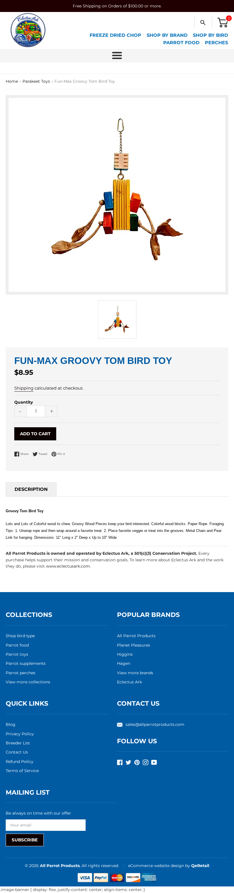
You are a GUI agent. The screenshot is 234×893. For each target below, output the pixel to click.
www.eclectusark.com (68, 566)
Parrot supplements (26, 663)
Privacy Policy (20, 733)
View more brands (135, 672)
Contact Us (17, 752)
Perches (216, 42)
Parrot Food (181, 42)
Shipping (23, 388)
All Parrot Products (136, 635)
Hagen (123, 663)
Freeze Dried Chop (115, 35)
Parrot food (17, 645)
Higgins (125, 654)
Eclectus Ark (129, 682)
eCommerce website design (156, 865)
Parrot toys (17, 654)
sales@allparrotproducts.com (155, 724)
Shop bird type (20, 635)
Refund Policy (19, 761)
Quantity (23, 402)
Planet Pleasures (133, 645)
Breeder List (18, 743)
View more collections (28, 682)
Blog (10, 724)
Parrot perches (20, 672)
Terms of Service (22, 770)
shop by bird (210, 35)
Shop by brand (167, 35)
